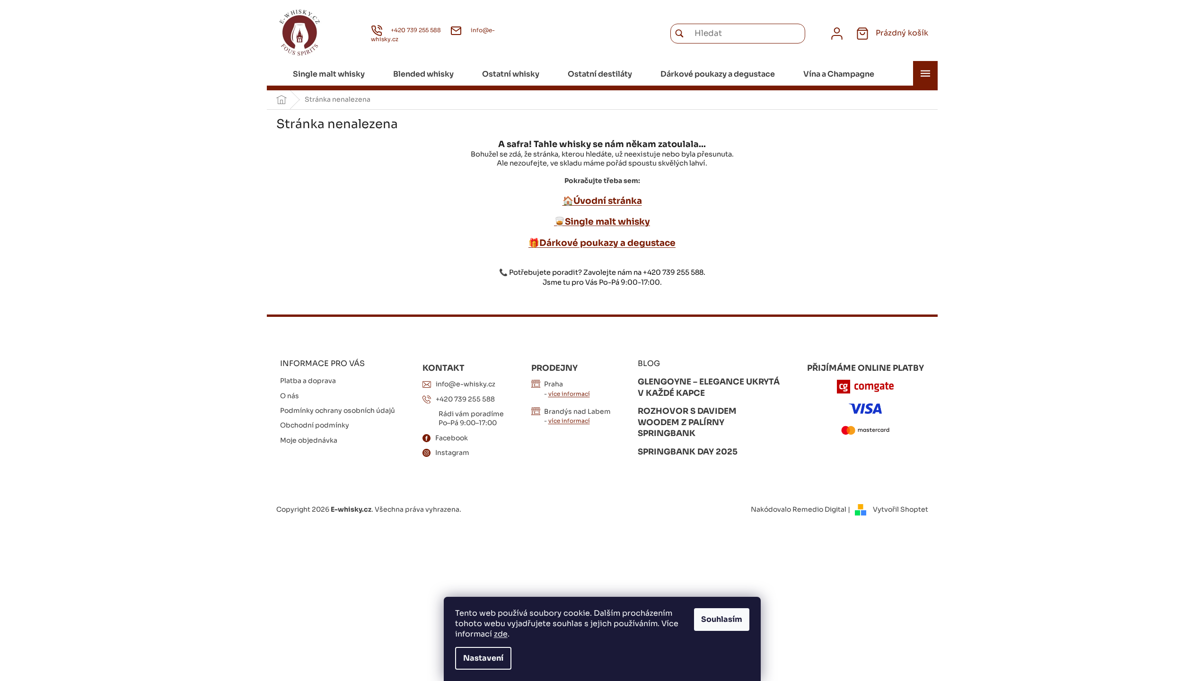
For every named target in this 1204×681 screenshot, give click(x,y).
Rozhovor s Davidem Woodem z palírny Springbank (687, 422)
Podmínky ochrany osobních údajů (337, 410)
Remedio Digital (819, 509)
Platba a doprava (308, 380)
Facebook (451, 438)
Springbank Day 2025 (688, 452)
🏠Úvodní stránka (602, 200)
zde (501, 634)
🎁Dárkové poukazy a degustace (602, 242)
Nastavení (483, 658)
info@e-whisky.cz (465, 384)
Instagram (452, 452)
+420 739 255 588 (465, 399)
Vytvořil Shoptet (900, 509)
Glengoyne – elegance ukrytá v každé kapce (709, 387)
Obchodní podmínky (314, 425)
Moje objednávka (308, 440)
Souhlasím (721, 619)
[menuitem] (329, 74)
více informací (569, 393)
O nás (289, 396)
